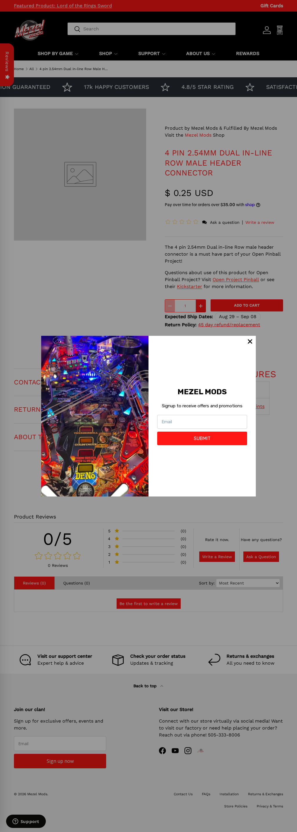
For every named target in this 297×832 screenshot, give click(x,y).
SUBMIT (202, 438)
